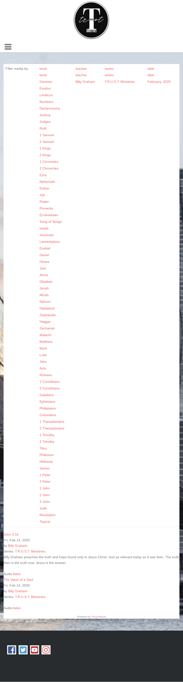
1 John (45, 488)
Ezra (43, 175)
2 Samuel (47, 142)
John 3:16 (11, 534)
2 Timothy (47, 441)
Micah (44, 295)
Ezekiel (45, 248)
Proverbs (46, 208)
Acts (43, 368)
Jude (43, 508)
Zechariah (47, 328)
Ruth (43, 128)
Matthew (46, 341)
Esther (44, 188)
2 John (45, 495)
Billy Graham (85, 82)
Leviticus (46, 95)
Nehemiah (47, 182)
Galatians (47, 395)
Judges (45, 122)
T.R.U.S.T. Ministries (120, 82)
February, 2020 (159, 82)
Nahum (45, 302)
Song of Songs (51, 222)
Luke (43, 355)
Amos (44, 275)
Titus (43, 448)
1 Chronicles (49, 162)
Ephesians (47, 401)
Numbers (46, 102)
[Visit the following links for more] (11, 649)
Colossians (48, 415)
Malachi (45, 335)
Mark (43, 348)
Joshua (45, 115)
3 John (45, 501)
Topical (45, 521)
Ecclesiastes (49, 215)
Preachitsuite (99, 616)
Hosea (44, 262)
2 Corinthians (50, 388)
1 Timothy (47, 435)
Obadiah (46, 282)
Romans (46, 375)
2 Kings (45, 155)
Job (42, 195)
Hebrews (46, 461)
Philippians (48, 408)
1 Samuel (47, 135)
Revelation (48, 515)
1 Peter (45, 475)
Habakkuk (47, 308)
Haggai (45, 322)
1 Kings (45, 148)
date (150, 68)
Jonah (44, 288)
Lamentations (50, 242)
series (109, 68)
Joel (43, 268)
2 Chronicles (49, 168)
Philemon (47, 455)
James (45, 468)
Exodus (45, 88)
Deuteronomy (50, 108)
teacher (81, 68)
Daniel (44, 255)
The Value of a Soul (18, 580)
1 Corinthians (50, 381)
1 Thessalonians (52, 421)
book (43, 68)
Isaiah (44, 228)
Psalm (44, 202)
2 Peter (45, 481)
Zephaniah (48, 315)
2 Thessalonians (52, 428)
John (43, 361)
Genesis (46, 82)
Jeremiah (47, 235)
